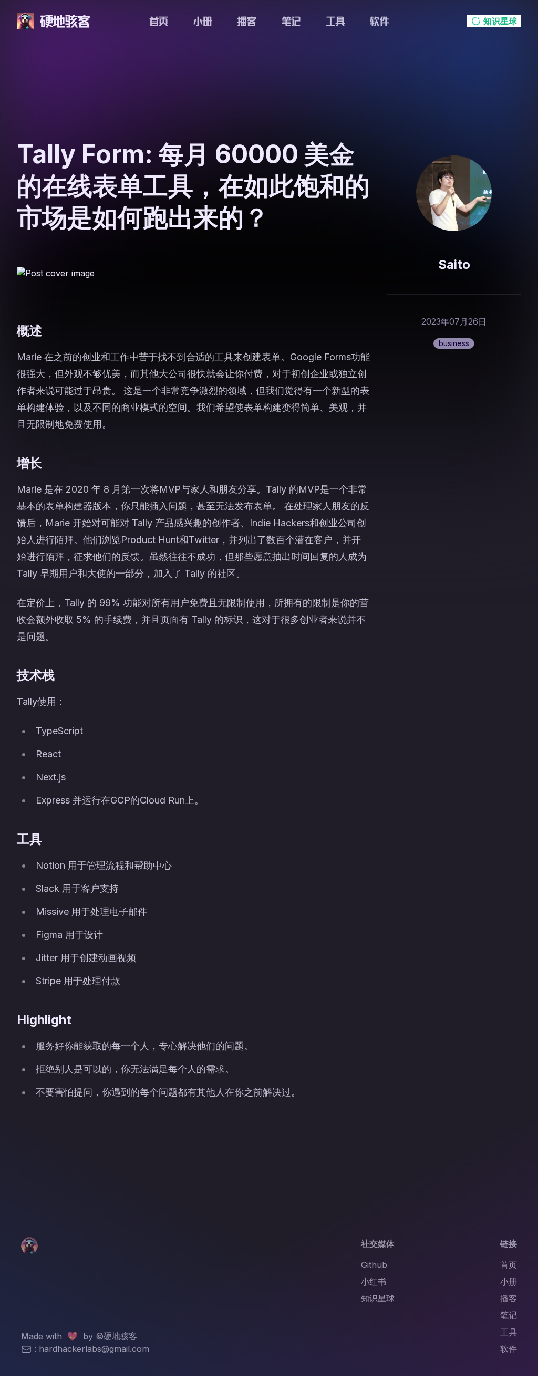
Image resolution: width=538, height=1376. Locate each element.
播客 (246, 21)
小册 (202, 21)
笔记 (291, 21)
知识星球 (378, 1298)
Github (374, 1264)
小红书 (373, 1281)
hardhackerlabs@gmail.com (94, 1348)
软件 (379, 21)
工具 (335, 21)
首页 (158, 21)
